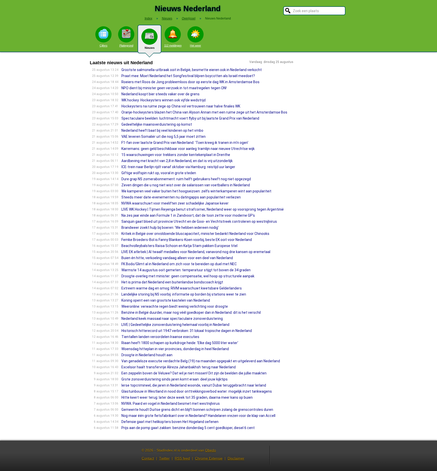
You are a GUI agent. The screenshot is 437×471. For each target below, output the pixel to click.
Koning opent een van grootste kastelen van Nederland (165, 300)
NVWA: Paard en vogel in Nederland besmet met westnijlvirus (170, 403)
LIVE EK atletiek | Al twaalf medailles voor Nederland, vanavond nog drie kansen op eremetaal (195, 252)
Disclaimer (236, 458)
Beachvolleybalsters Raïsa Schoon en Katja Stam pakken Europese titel (179, 246)
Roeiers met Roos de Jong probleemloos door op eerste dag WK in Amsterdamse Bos (190, 82)
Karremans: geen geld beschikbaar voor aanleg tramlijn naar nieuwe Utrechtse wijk (188, 149)
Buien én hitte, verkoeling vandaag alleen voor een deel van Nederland (177, 258)
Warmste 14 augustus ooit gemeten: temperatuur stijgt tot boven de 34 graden (186, 270)
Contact (148, 458)
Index (148, 18)
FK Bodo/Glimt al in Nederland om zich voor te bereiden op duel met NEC (179, 264)
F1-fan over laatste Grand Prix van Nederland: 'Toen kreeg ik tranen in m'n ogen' (184, 143)
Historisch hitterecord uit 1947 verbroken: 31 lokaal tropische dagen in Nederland (186, 331)
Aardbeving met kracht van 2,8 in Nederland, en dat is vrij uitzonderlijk (177, 161)
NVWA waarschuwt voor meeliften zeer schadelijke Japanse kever (175, 203)
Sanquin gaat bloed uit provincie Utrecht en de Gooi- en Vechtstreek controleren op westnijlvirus (199, 221)
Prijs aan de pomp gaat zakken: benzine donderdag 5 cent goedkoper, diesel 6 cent (188, 428)
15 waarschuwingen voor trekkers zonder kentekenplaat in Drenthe (175, 155)
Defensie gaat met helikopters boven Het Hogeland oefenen (170, 422)
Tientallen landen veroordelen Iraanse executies (160, 337)
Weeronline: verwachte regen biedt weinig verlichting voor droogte (174, 306)
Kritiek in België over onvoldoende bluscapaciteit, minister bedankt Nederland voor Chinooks (195, 234)
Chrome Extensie (209, 458)
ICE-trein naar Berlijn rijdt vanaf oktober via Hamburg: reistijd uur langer (178, 167)
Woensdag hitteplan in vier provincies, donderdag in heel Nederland (175, 349)
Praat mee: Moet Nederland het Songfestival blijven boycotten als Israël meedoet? (188, 76)
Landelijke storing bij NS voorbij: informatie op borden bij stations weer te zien (183, 294)
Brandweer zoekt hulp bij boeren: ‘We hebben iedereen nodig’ (170, 228)
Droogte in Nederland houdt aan (146, 355)
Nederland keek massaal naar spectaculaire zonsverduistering (172, 319)
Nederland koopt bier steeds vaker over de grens (160, 94)
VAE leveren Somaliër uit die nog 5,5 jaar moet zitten (163, 136)
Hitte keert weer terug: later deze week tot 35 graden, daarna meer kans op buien (187, 397)
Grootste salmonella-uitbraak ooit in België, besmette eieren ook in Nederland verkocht (191, 70)
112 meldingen (173, 45)
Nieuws (150, 47)
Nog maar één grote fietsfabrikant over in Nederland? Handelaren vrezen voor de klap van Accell (198, 416)
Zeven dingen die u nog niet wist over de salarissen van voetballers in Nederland (185, 185)
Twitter (164, 458)
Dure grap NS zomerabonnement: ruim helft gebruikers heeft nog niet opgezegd (186, 179)
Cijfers (103, 45)
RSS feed (182, 458)
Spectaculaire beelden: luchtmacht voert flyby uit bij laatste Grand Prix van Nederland (190, 118)
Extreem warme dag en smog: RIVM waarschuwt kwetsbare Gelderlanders (181, 288)
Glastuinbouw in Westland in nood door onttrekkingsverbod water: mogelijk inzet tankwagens (196, 391)
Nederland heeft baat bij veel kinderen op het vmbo (162, 130)
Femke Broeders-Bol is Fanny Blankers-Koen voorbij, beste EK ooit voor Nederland (186, 240)
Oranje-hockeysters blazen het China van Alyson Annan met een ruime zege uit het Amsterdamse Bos (204, 112)
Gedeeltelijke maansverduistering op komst (156, 124)
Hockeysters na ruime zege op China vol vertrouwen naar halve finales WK (180, 106)
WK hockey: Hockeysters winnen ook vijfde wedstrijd (163, 100)
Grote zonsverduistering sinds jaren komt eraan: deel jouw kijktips (174, 379)
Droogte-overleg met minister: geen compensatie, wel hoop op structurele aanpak (187, 276)
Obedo (210, 450)
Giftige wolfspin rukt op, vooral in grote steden (158, 173)
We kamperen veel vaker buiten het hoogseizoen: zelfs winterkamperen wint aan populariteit (196, 191)
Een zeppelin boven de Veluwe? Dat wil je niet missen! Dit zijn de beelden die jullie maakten (194, 373)
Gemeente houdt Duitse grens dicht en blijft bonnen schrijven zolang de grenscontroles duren (197, 410)
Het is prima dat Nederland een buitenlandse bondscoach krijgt (172, 282)
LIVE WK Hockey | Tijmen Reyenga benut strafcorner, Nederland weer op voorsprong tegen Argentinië (202, 209)
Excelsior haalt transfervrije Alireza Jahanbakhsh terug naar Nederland (178, 367)
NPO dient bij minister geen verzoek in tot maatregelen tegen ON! (174, 88)
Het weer (195, 45)
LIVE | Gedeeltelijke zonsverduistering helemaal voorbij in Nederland (175, 325)
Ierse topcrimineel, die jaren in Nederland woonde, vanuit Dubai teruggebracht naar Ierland (193, 385)
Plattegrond (126, 45)
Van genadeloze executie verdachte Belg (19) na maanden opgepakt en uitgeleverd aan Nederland (200, 361)
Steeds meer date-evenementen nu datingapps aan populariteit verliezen (181, 197)
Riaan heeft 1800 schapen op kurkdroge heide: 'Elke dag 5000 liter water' (179, 343)
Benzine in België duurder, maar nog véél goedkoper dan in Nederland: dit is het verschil (191, 312)
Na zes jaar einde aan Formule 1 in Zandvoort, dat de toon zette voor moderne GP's (188, 215)
